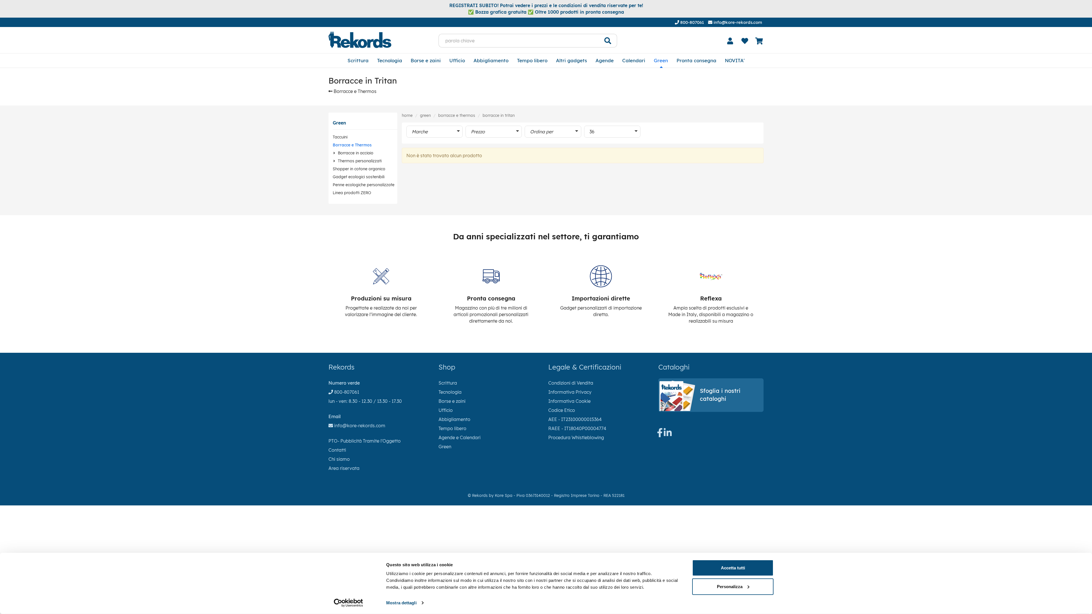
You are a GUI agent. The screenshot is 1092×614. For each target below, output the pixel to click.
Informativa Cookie (569, 401)
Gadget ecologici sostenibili (358, 176)
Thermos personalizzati (360, 160)
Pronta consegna (696, 60)
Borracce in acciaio (355, 152)
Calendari (633, 60)
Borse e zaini (426, 60)
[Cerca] (608, 40)
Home (407, 115)
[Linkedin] (668, 434)
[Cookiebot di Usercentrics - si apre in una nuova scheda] (348, 603)
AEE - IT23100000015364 (575, 419)
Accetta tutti (733, 567)
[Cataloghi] (711, 409)
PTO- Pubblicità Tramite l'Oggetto (364, 441)
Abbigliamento (490, 60)
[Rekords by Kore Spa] (359, 40)
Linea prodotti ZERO (352, 192)
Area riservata (343, 468)
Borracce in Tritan (499, 115)
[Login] (730, 41)
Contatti (337, 450)
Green (661, 60)
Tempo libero (532, 60)
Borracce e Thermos (354, 91)
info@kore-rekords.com (737, 22)
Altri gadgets (571, 60)
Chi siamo (339, 459)
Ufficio (457, 60)
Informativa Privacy (570, 392)
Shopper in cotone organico (359, 168)
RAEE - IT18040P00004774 (577, 428)
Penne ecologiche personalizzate (363, 184)
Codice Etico (561, 410)
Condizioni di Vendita (570, 383)
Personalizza (730, 586)
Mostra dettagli (401, 602)
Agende (604, 60)
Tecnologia (389, 60)
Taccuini (340, 137)
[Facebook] (660, 434)
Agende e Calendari (460, 437)
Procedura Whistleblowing (576, 437)
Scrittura (358, 60)
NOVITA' (734, 60)
